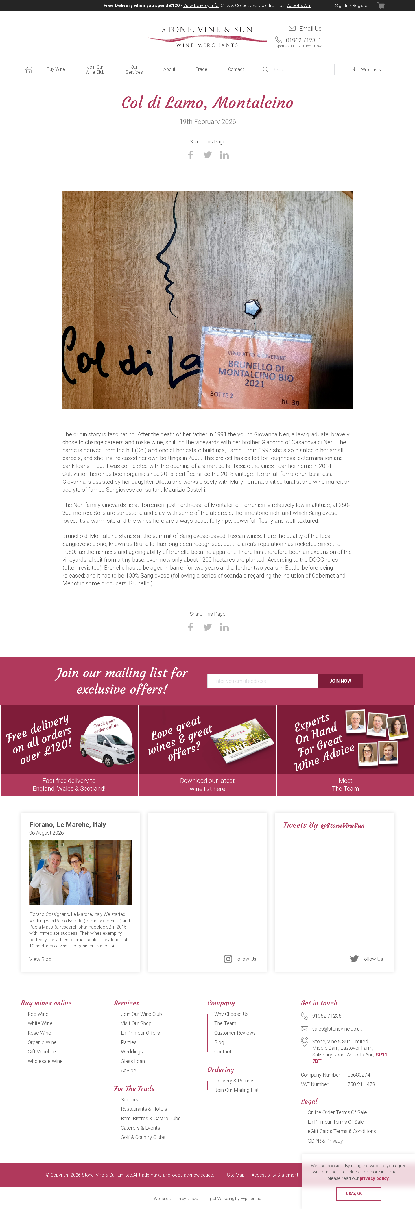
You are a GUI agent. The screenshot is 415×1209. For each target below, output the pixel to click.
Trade (201, 69)
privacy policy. (375, 1178)
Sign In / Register (352, 5)
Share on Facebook (190, 154)
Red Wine (38, 1014)
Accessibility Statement (275, 1175)
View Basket (385, 5)
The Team (225, 1023)
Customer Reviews (235, 1033)
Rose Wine (39, 1033)
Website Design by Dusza (176, 1198)
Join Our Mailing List (236, 1090)
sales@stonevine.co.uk (337, 1029)
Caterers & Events (140, 1128)
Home (29, 69)
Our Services (134, 69)
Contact (236, 69)
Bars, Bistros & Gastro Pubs (151, 1118)
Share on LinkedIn (224, 154)
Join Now (340, 681)
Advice (128, 1070)
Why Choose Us (231, 1014)
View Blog (40, 959)
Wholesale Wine (45, 1061)
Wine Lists (371, 69)
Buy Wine (56, 69)
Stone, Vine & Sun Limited (207, 36)
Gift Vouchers (43, 1052)
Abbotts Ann (299, 5)
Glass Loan (133, 1061)
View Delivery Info (201, 5)
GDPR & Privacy (325, 1141)
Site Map (235, 1175)
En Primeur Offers (140, 1033)
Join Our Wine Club (95, 69)
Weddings (132, 1052)
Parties (129, 1042)
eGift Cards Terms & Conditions (342, 1131)
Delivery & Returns (234, 1081)
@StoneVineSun (342, 825)
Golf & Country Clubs (143, 1137)
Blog (219, 1042)
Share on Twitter (207, 154)
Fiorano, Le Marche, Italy (67, 825)
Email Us (311, 28)
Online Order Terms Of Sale (337, 1112)
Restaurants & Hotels (144, 1109)
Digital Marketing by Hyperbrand (233, 1198)
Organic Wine (42, 1042)
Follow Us (245, 959)
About (169, 69)
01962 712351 (298, 42)
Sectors (129, 1100)
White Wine (40, 1023)
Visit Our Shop (136, 1023)
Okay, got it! (359, 1193)
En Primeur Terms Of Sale (336, 1122)
